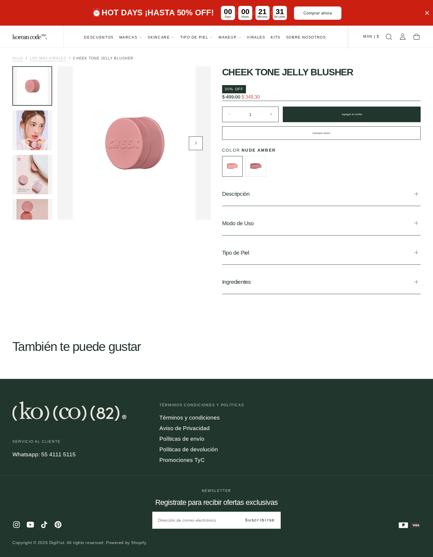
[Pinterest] (58, 524)
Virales (256, 37)
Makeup (228, 37)
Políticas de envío (181, 439)
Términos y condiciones (189, 418)
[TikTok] (44, 524)
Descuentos (98, 37)
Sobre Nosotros (306, 37)
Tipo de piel (194, 37)
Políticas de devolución (188, 449)
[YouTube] (30, 524)
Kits (275, 37)
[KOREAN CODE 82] (69, 411)
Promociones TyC (182, 460)
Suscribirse (260, 520)
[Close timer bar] (427, 13)
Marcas (128, 37)
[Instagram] (16, 524)
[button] (371, 36)
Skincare (159, 37)
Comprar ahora (317, 13)
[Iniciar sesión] (403, 36)
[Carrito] (416, 36)
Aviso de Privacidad (184, 428)
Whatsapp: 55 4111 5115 (44, 454)
